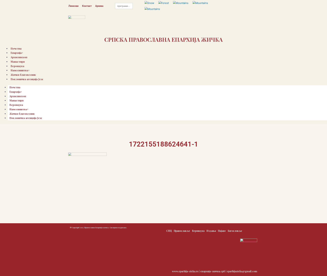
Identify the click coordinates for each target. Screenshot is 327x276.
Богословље (235, 230)
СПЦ (169, 230)
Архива (99, 6)
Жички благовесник (22, 113)
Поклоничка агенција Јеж (27, 79)
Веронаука (16, 105)
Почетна (14, 87)
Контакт (87, 6)
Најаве (222, 230)
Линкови (73, 6)
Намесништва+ (18, 109)
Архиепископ (17, 96)
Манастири (18, 61)
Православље (182, 230)
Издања (211, 230)
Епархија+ (15, 91)
